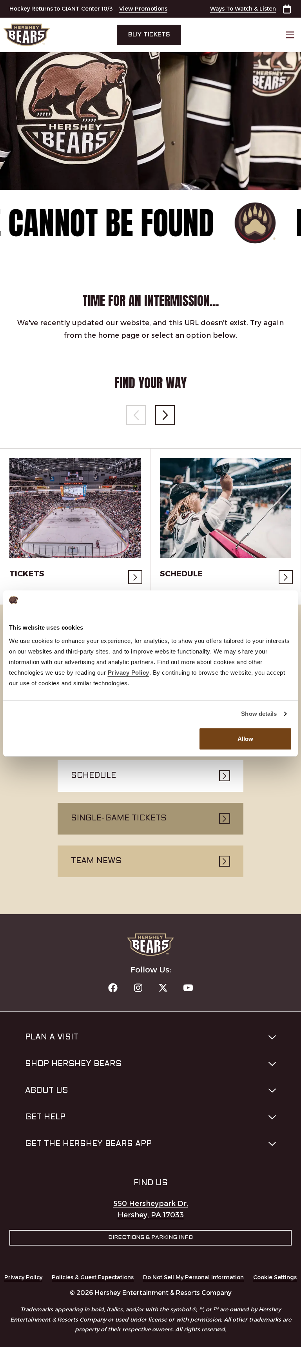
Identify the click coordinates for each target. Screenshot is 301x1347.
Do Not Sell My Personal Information (193, 1277)
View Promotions (143, 8)
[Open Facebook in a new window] (113, 987)
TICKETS (26, 573)
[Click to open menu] (290, 34)
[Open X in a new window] (163, 987)
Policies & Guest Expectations (93, 1277)
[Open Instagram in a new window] (138, 987)
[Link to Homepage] (47, 35)
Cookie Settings (275, 1277)
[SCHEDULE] (225, 508)
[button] (165, 415)
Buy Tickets (149, 35)
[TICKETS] (75, 508)
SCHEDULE (181, 573)
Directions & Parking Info (150, 1237)
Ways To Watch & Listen (243, 8)
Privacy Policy (23, 1277)
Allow (246, 738)
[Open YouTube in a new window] (188, 987)
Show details (259, 713)
